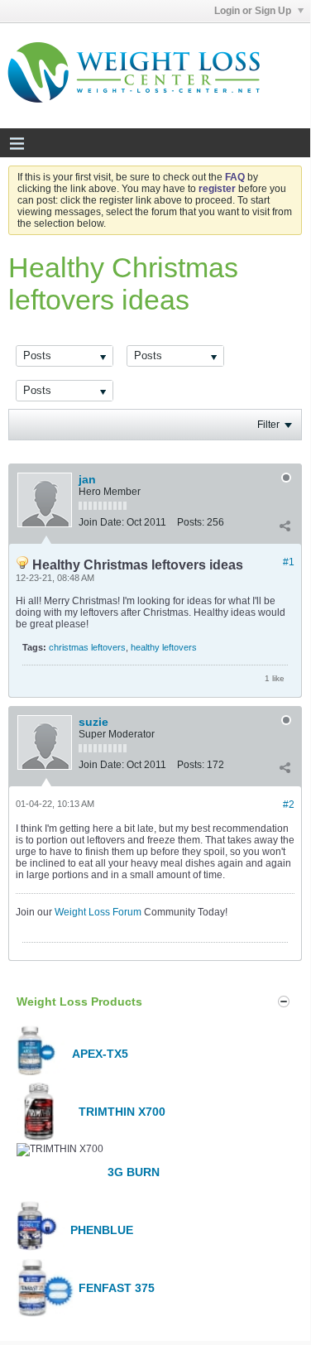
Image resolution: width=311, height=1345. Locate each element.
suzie (93, 721)
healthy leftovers (164, 647)
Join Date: (101, 522)
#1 (288, 562)
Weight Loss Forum (98, 912)
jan (87, 479)
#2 (288, 804)
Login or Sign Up (254, 11)
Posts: (190, 522)
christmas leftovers (87, 647)
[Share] (284, 525)
